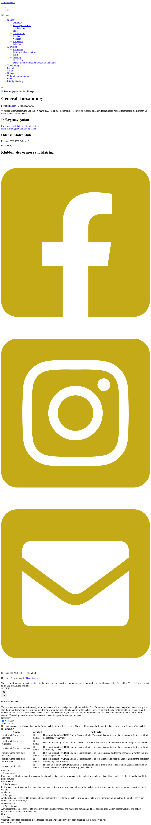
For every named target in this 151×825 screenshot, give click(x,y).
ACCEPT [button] (5, 688)
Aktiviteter (12, 46)
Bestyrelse (18, 41)
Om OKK (12, 20)
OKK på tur (18, 60)
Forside (10, 78)
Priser (15, 31)
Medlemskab (19, 33)
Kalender (11, 68)
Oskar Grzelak (33, 678)
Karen (13, 106)
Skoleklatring (13, 65)
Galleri (10, 70)
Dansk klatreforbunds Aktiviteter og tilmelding (34, 62)
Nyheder (11, 73)
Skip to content (8, 2)
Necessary (9, 721)
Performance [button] (7, 781)
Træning (17, 57)
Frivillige (17, 44)
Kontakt (16, 36)
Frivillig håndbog (15, 81)
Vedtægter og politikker (18, 76)
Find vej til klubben (22, 25)
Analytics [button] (5, 792)
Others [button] (4, 814)
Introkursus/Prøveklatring (25, 52)
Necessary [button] (6, 718)
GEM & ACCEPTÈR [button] (11, 822)
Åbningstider (19, 28)
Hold (15, 54)
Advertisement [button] (8, 803)
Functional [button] (6, 770)
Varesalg (17, 39)
